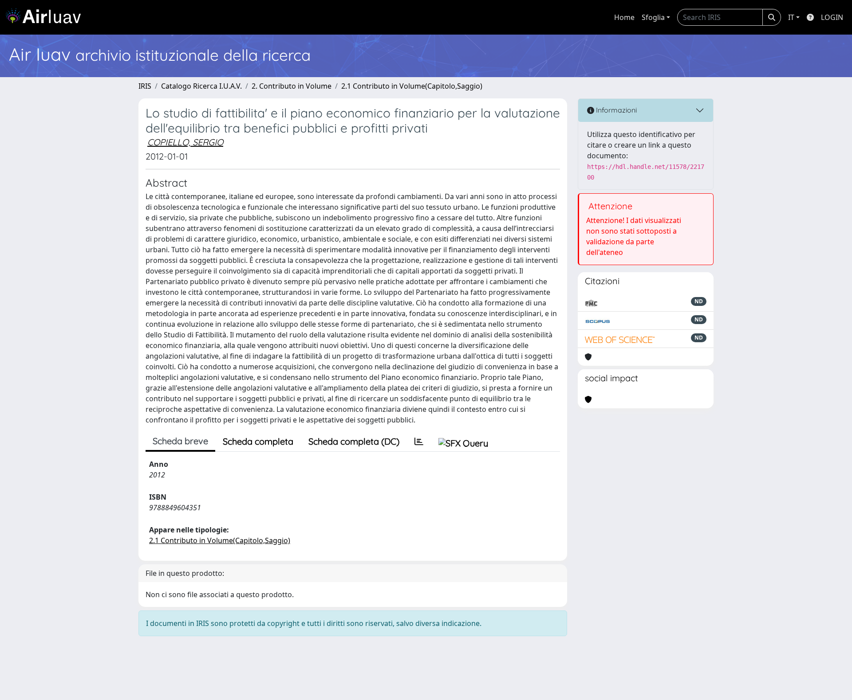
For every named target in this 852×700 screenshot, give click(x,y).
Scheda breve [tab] (180, 440)
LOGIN (832, 17)
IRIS (144, 86)
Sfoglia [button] (653, 17)
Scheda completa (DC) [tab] (353, 441)
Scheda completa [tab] (258, 441)
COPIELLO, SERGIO (185, 142)
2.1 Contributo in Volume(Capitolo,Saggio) (411, 86)
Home (624, 17)
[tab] (419, 441)
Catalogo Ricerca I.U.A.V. (201, 86)
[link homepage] (46, 17)
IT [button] (791, 17)
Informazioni (615, 110)
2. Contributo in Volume (291, 86)
